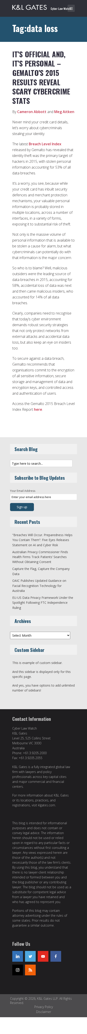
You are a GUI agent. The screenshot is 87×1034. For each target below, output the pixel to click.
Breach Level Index (45, 143)
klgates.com (46, 805)
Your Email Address (22, 491)
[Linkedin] (17, 956)
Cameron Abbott (31, 111)
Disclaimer (43, 1012)
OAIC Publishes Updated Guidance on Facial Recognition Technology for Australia (39, 585)
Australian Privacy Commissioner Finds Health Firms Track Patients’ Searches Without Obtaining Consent (40, 557)
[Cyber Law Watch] (44, 7)
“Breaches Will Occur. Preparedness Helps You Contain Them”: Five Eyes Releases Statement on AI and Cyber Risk (42, 540)
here (38, 409)
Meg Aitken (64, 111)
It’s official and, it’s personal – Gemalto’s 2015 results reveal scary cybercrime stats (41, 77)
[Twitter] (30, 956)
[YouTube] (43, 956)
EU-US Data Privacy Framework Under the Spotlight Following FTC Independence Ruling (42, 602)
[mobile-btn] (71, 8)
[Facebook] (55, 956)
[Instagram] (17, 970)
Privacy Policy (43, 1007)
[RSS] (30, 970)
